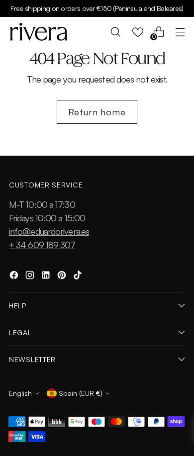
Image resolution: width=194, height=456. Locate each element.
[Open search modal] (115, 32)
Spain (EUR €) (80, 393)
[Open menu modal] (180, 32)
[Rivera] (39, 31)
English (20, 393)
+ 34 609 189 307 (42, 244)
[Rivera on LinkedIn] (47, 276)
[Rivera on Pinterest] (63, 276)
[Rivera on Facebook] (15, 276)
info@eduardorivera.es (49, 231)
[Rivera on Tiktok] (79, 276)
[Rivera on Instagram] (31, 276)
